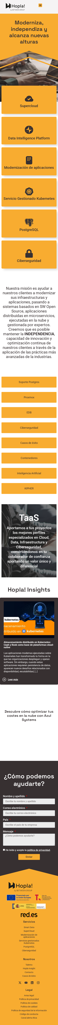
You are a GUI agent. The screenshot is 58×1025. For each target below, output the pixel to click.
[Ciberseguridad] (29, 253)
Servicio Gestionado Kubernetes (29, 199)
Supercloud (29, 106)
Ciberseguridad (29, 261)
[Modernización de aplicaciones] (29, 160)
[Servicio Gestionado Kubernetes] (29, 191)
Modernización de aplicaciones (29, 168)
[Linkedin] (32, 982)
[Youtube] (26, 982)
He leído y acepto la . (28, 850)
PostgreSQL (29, 230)
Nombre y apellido (14, 796)
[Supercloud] (29, 98)
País (6, 819)
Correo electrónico (14, 808)
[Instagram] (38, 982)
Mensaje (8, 831)
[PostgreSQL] (29, 222)
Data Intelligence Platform (29, 138)
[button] (40, 5)
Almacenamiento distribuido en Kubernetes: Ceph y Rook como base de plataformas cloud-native (29, 645)
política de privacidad (38, 850)
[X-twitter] (20, 982)
